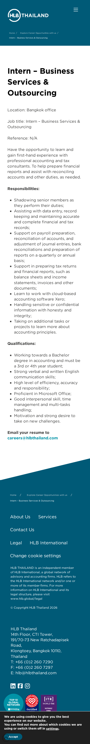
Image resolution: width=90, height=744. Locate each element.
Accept (13, 736)
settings (52, 728)
